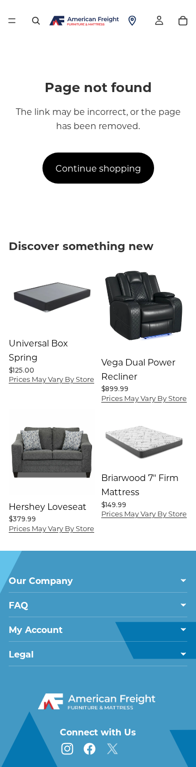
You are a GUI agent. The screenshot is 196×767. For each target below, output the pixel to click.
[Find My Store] (132, 21)
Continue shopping (98, 168)
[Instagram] (67, 748)
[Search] (36, 21)
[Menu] (12, 21)
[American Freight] (98, 701)
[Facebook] (89, 748)
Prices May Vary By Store (51, 379)
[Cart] (183, 21)
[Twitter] (112, 748)
